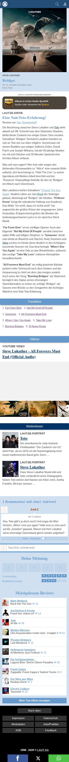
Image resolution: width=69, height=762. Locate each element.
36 (22, 623)
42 (58, 662)
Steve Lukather (11, 75)
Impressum (18, 718)
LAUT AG (43, 750)
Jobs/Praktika (51, 724)
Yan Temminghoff (26, 122)
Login (65, 4)
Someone (10, 314)
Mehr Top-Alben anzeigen (34, 700)
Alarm (25, 538)
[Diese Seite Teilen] (18, 758)
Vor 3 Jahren (34, 517)
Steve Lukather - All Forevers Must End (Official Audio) (31, 353)
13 (36, 603)
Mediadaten (18, 724)
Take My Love (44, 320)
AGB (18, 730)
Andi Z (34, 509)
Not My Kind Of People (40, 308)
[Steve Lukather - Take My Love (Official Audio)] (43, 409)
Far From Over (13, 308)
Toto (56, 127)
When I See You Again (18, 320)
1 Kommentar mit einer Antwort (29, 501)
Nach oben (34, 710)
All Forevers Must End (33, 314)
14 (39, 613)
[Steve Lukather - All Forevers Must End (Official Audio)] (14, 409)
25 (26, 691)
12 (32, 642)
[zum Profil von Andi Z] (4, 510)
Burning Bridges (14, 326)
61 (63, 633)
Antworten (35, 538)
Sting (5, 243)
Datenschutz (51, 718)
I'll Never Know (37, 326)
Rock (10, 88)
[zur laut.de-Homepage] (4, 4)
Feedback (50, 730)
